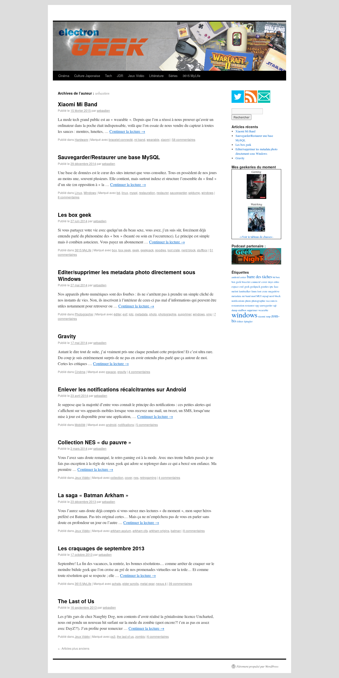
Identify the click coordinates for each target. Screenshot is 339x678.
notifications (126, 424)
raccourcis (271, 300)
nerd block (188, 250)
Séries (173, 75)
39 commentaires (180, 583)
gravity (121, 372)
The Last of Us (76, 601)
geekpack (147, 250)
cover (128, 477)
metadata (141, 314)
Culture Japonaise (87, 75)
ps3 (112, 636)
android (111, 424)
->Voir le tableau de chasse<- (256, 237)
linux (125, 192)
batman (176, 530)
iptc (131, 314)
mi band (139, 139)
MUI (259, 296)
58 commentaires (183, 139)
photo (153, 314)
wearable (153, 139)
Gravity (67, 336)
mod (253, 296)
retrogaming (148, 477)
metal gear (147, 583)
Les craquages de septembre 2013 (101, 548)
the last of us (125, 636)
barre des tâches (259, 276)
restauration (147, 192)
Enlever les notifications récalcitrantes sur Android (122, 389)
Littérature (156, 75)
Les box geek (74, 214)
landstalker (245, 291)
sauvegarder (178, 192)
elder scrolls (130, 583)
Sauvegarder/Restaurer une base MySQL (109, 157)
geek (135, 250)
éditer (117, 314)
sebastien (102, 93)
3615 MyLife (191, 75)
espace (111, 372)
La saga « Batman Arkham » (93, 495)
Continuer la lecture (127, 131)
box (114, 250)
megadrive (273, 291)
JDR (120, 75)
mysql (133, 192)
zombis (140, 636)
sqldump (194, 192)
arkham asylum (120, 530)
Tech (108, 75)
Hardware (81, 139)
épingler (248, 321)
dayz (270, 282)
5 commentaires (147, 424)
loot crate (174, 250)
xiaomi (165, 139)
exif (125, 314)
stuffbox (202, 250)
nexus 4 (161, 583)
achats (116, 583)
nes (136, 477)
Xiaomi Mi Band (77, 104)
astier (243, 277)
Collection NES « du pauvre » (94, 442)
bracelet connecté (121, 139)
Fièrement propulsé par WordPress (257, 666)
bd (118, 192)
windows (207, 192)
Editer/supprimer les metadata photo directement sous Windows (126, 275)
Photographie (84, 314)
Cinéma (63, 75)
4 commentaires (139, 372)
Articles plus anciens (73, 648)
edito (276, 282)
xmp (209, 314)
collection (116, 477)
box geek (124, 250)
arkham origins (159, 530)
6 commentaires (158, 636)
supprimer (184, 314)
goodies (160, 250)
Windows (90, 192)
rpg (257, 305)
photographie (167, 314)
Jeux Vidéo (136, 75)
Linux (78, 192)
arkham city (140, 530)
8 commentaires (68, 197)
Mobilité (80, 424)
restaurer (163, 192)
